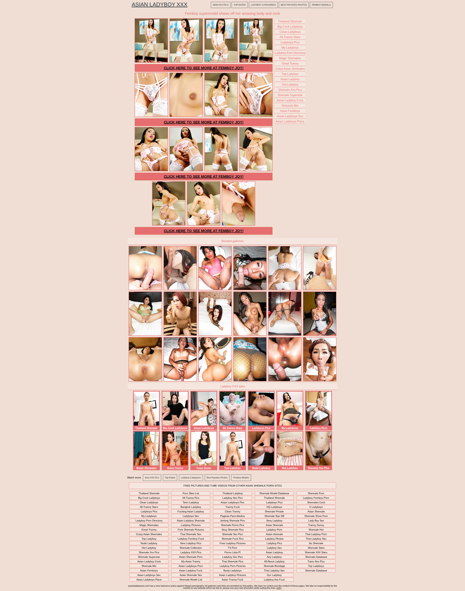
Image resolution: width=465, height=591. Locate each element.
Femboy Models (321, 5)
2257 (279, 588)
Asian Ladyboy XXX (159, 4)
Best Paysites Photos (294, 5)
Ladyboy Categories (263, 5)
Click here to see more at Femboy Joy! (204, 68)
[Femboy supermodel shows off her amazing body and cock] (151, 62)
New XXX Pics (221, 5)
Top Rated (240, 5)
